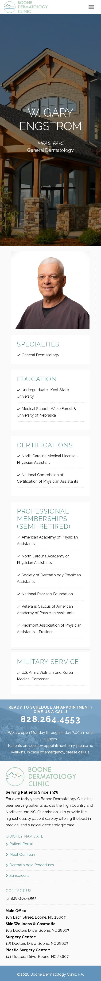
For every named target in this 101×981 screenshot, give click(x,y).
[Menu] (91, 7)
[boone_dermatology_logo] (26, 7)
